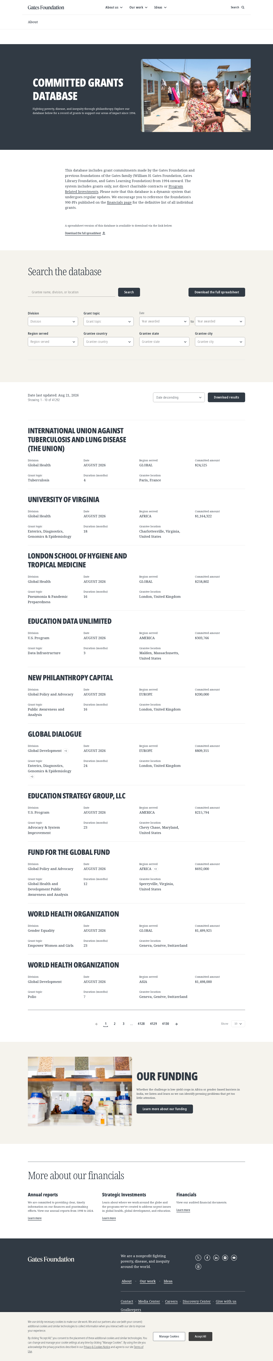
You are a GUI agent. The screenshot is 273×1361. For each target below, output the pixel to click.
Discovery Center (197, 1301)
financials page (119, 202)
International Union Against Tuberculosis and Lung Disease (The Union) (77, 439)
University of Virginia (63, 499)
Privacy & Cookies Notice (97, 1347)
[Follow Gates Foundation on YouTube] (234, 1257)
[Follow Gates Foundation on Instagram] (225, 1257)
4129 (153, 1023)
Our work (148, 1281)
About (33, 22)
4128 (141, 1023)
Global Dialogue (55, 734)
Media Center (149, 1301)
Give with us (226, 1301)
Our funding (167, 1076)
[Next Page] (176, 1023)
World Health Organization (73, 914)
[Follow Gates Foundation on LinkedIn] (216, 1257)
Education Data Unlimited (69, 621)
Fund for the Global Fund (69, 852)
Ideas (168, 1281)
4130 (165, 1023)
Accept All (200, 1336)
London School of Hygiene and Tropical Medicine (77, 560)
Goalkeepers (131, 1309)
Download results (223, 398)
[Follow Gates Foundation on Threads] (198, 1266)
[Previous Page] (97, 1023)
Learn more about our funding (165, 1109)
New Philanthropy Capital (70, 677)
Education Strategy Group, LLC (76, 795)
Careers (171, 1301)
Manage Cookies (169, 1336)
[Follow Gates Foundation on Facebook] (207, 1257)
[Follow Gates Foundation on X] (198, 1257)
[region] (136, 1336)
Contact (127, 1301)
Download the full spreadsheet (217, 292)
